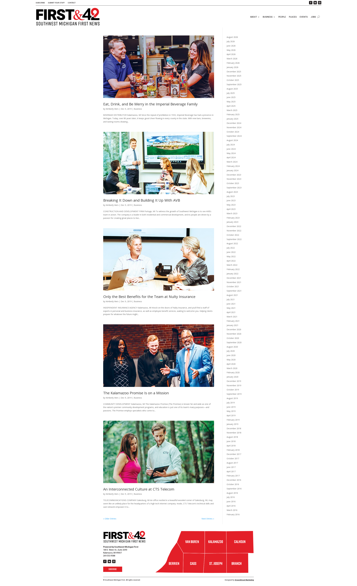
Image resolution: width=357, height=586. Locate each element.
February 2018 (233, 450)
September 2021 (234, 290)
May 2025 (231, 101)
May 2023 (231, 204)
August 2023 (232, 192)
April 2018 (231, 445)
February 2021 (233, 321)
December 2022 (234, 226)
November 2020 (234, 333)
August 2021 (232, 295)
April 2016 (231, 505)
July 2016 (231, 497)
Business (267, 16)
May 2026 (231, 50)
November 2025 (234, 75)
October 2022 (233, 235)
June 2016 (231, 501)
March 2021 (232, 316)
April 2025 (231, 106)
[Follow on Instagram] (319, 2)
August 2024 (232, 140)
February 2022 (233, 269)
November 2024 (234, 127)
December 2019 (234, 381)
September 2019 (234, 394)
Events (304, 16)
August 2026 (232, 37)
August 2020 (232, 346)
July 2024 (231, 144)
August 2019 (232, 398)
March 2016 (232, 510)
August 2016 (232, 493)
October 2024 (233, 131)
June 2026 (231, 45)
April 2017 (231, 471)
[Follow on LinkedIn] (315, 2)
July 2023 (231, 196)
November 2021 (234, 282)
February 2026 (233, 63)
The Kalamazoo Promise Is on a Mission (136, 392)
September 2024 (234, 136)
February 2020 (233, 372)
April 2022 (231, 260)
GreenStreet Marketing (244, 580)
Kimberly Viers (112, 109)
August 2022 (232, 243)
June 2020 (231, 355)
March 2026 (232, 58)
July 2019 (231, 402)
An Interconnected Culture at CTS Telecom (138, 489)
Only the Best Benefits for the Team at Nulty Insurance (149, 296)
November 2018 (234, 432)
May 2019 (231, 411)
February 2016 (233, 514)
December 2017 (234, 454)
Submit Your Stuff (56, 3)
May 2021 (231, 308)
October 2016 (233, 484)
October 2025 (233, 80)
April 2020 (231, 364)
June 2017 (231, 467)
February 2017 (233, 475)
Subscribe (40, 3)
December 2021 (234, 278)
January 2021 (232, 325)
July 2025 (231, 93)
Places (293, 16)
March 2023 (232, 213)
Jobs (313, 16)
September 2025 (234, 84)
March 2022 (232, 265)
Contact (72, 3)
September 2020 (234, 342)
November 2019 (234, 385)
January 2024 (232, 170)
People (282, 16)
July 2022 (231, 247)
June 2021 (231, 303)
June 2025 (231, 97)
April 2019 (231, 415)
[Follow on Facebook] (310, 2)
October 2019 (233, 389)
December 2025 (234, 71)
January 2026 (232, 67)
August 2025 (232, 88)
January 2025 (232, 118)
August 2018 (232, 437)
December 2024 (234, 123)
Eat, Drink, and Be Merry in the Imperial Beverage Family (150, 104)
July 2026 (231, 41)
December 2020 (234, 329)
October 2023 (233, 183)
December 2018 (234, 428)
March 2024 (232, 161)
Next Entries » (208, 518)
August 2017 (232, 462)
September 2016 (234, 488)
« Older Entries (109, 518)
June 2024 (231, 149)
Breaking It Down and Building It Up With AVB (141, 200)
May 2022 (231, 256)
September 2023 (234, 187)
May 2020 (231, 359)
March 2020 (232, 368)
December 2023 (234, 174)
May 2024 (231, 153)
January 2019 (232, 424)
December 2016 (234, 480)
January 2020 (232, 376)
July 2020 (231, 351)
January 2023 (232, 222)
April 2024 (231, 157)
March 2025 (232, 110)
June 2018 (231, 441)
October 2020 (233, 338)
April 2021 (231, 312)
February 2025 (233, 114)
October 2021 (233, 286)
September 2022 (234, 239)
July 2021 (231, 299)
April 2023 (231, 209)
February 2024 (233, 166)
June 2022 (231, 252)
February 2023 (233, 217)
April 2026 (231, 54)
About (253, 16)
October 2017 (233, 458)
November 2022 (234, 230)
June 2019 (231, 407)
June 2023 (231, 200)
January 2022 (232, 273)
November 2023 (234, 179)
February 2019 (233, 419)
